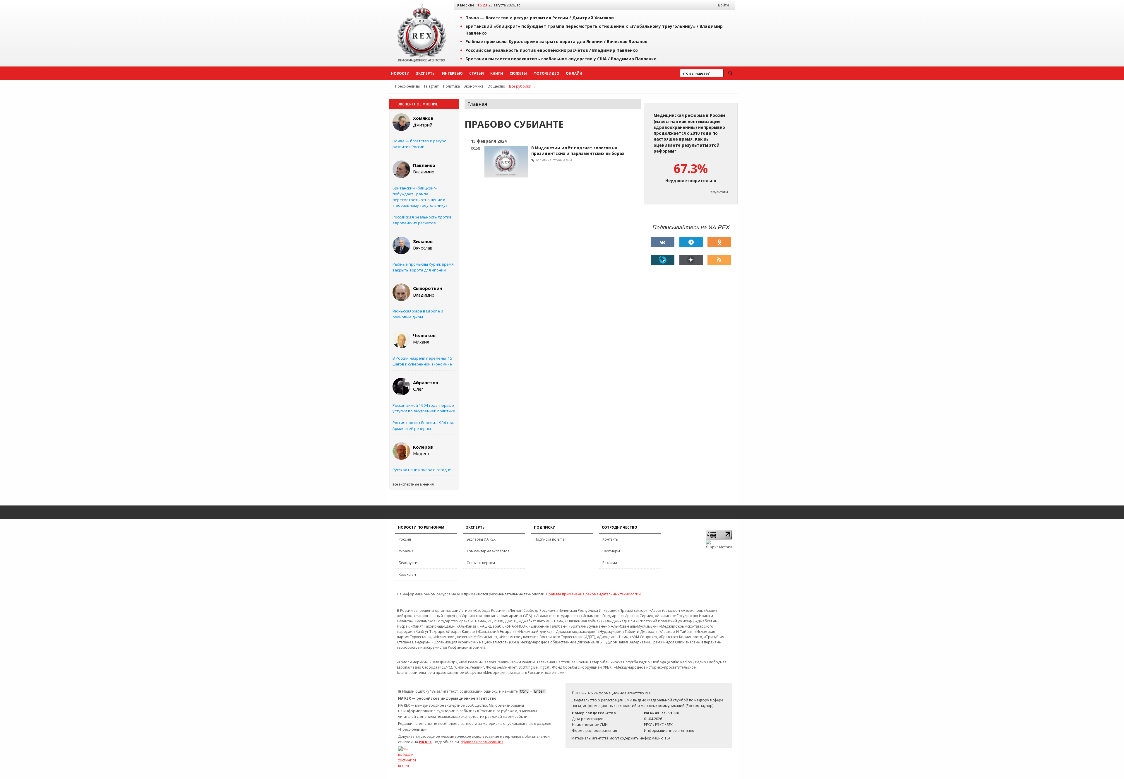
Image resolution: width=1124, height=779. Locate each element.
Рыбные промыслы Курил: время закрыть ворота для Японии (423, 267)
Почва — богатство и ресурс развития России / (539, 17)
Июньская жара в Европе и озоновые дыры (418, 314)
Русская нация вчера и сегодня (422, 469)
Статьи (476, 73)
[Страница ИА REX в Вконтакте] (662, 242)
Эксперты (426, 73)
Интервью (452, 73)
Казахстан (407, 574)
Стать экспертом (481, 562)
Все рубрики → (522, 86)
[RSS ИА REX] (719, 260)
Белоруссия (409, 562)
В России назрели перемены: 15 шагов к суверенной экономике (422, 361)
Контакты (610, 539)
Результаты (718, 191)
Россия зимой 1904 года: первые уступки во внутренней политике (424, 408)
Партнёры (611, 551)
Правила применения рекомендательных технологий (593, 594)
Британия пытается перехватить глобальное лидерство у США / (561, 59)
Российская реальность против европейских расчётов (422, 220)
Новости (400, 73)
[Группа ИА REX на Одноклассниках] (719, 242)
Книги (496, 73)
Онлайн (574, 73)
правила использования (482, 741)
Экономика (474, 86)
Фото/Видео (546, 73)
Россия (405, 539)
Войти (723, 5)
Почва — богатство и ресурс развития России (419, 143)
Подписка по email (550, 539)
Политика (451, 86)
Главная (477, 103)
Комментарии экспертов (488, 551)
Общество (496, 86)
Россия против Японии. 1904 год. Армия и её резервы (423, 425)
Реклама (609, 562)
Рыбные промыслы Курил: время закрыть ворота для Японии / (556, 41)
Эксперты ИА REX (481, 539)
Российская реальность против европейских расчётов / (551, 50)
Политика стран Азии (553, 160)
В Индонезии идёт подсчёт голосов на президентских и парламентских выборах (577, 150)
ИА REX (425, 741)
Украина (406, 551)
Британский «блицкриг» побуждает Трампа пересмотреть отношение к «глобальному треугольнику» (420, 196)
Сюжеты (518, 73)
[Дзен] (691, 260)
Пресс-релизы (407, 86)
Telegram (431, 86)
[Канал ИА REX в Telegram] (691, 242)
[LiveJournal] (662, 260)
